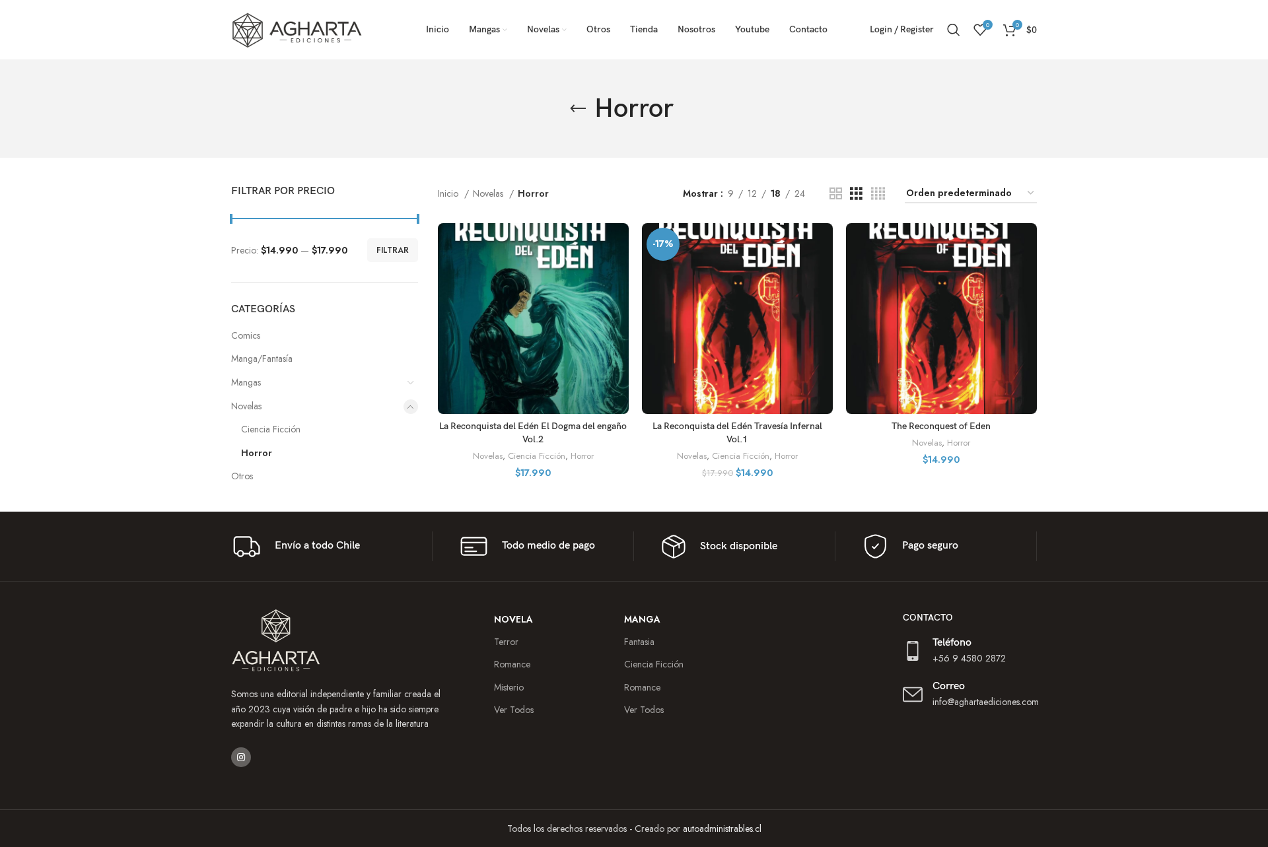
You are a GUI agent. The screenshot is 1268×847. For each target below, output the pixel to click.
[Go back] (577, 109)
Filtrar (392, 250)
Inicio (449, 193)
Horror (256, 452)
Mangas (246, 382)
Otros (242, 476)
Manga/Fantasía (262, 358)
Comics (245, 335)
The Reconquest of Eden (941, 426)
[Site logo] (297, 28)
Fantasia (639, 641)
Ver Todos (644, 709)
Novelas (246, 406)
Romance (642, 687)
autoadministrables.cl (722, 828)
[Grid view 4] (878, 194)
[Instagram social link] (241, 757)
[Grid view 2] (835, 194)
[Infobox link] (327, 546)
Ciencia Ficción (270, 429)
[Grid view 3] (856, 194)
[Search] (953, 30)
